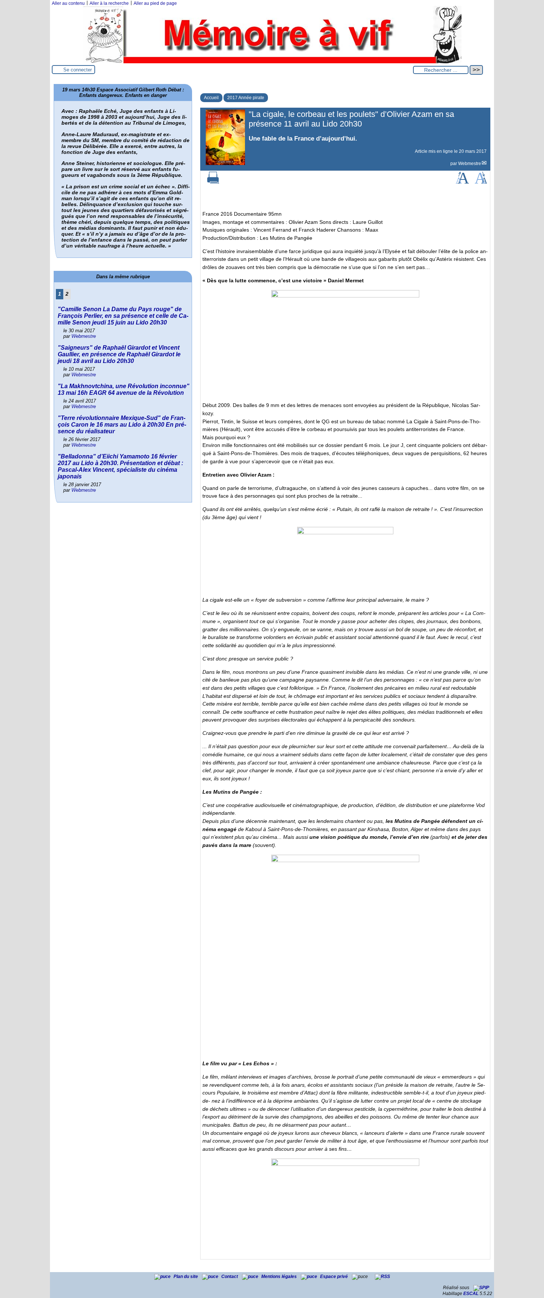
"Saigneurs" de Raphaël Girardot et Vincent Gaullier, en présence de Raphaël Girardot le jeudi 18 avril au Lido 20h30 (119, 354)
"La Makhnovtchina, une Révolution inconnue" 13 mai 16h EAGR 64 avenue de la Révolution (123, 389)
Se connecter (77, 70)
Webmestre (469, 163)
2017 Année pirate (245, 97)
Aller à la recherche (109, 3)
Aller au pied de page (155, 3)
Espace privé (334, 1276)
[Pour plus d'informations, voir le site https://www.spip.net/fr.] (481, 1287)
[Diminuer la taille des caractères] (481, 182)
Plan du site (186, 1276)
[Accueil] (272, 61)
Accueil (211, 97)
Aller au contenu (68, 3)
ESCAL (470, 1293)
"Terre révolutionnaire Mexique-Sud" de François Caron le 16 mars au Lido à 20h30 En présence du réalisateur (122, 424)
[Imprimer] (213, 182)
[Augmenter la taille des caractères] (462, 182)
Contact (230, 1276)
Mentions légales (279, 1276)
